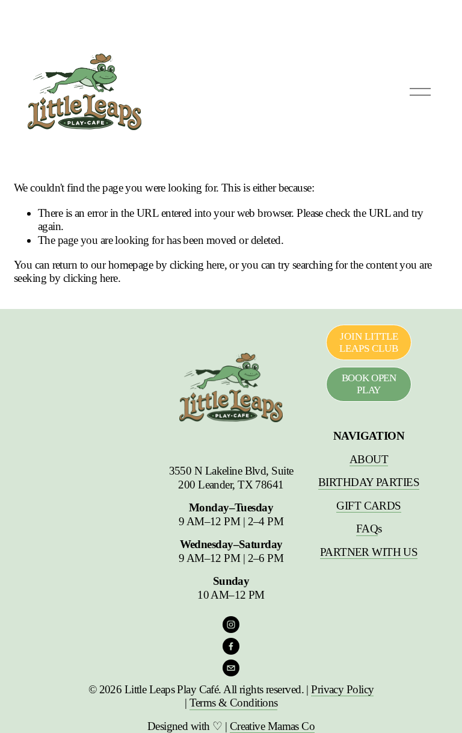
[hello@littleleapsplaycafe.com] (231, 668)
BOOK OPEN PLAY (369, 384)
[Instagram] (231, 624)
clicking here (197, 264)
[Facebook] (231, 646)
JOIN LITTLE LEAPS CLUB (368, 342)
